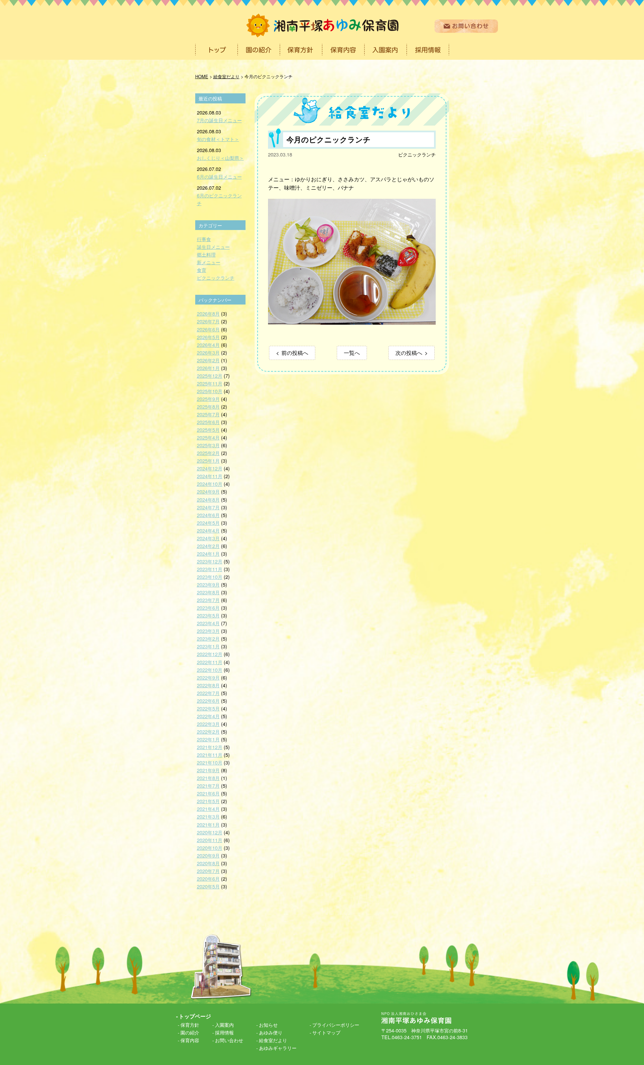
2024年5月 (208, 522)
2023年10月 (209, 576)
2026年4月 (208, 344)
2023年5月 (208, 615)
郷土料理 (206, 254)
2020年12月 (209, 832)
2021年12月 (209, 746)
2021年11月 (209, 754)
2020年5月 (208, 886)
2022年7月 (208, 692)
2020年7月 (208, 870)
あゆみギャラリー (278, 1047)
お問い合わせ (229, 1040)
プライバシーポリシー (335, 1024)
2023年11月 (209, 568)
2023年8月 (208, 592)
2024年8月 (208, 499)
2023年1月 (208, 646)
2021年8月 (208, 777)
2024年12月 (209, 468)
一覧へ (352, 353)
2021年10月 (209, 762)
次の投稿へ (408, 353)
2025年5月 (208, 429)
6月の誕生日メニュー (219, 176)
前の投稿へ (294, 353)
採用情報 (224, 1032)
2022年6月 (208, 700)
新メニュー (208, 262)
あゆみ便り (270, 1032)
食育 (201, 269)
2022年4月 (208, 716)
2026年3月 (208, 352)
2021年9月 (208, 770)
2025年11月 (209, 383)
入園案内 (224, 1024)
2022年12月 (209, 653)
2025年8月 (208, 406)
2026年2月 (208, 360)
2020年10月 (209, 847)
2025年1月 (208, 460)
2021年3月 (208, 816)
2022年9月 (208, 677)
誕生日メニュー (213, 246)
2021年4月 (208, 808)
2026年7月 (208, 321)
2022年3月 (208, 723)
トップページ (195, 1016)
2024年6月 (208, 514)
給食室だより (273, 1040)
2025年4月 (208, 437)
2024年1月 (208, 553)
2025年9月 (208, 398)
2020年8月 (208, 863)
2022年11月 (209, 661)
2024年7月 (208, 507)
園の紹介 (189, 1032)
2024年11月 (209, 475)
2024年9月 (208, 491)
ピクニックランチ (417, 154)
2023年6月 (208, 607)
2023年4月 (208, 623)
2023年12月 (209, 561)
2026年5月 (208, 336)
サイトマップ (326, 1032)
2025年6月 (208, 421)
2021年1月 (208, 824)
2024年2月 (208, 545)
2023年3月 (208, 630)
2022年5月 (208, 708)
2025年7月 (208, 414)
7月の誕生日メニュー (219, 120)
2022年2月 (208, 731)
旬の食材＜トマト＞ (218, 138)
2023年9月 (208, 584)
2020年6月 (208, 878)
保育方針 (189, 1024)
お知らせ (268, 1024)
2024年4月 (208, 530)
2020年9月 (208, 855)
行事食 (204, 238)
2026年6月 (208, 329)
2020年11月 (209, 839)
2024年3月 (208, 538)
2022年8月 (208, 685)
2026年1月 (208, 367)
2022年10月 (209, 669)
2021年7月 (208, 785)
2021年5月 (208, 800)
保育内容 (189, 1040)
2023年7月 (208, 599)
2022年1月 (208, 739)
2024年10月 (209, 483)
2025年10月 (209, 391)
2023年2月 (208, 638)
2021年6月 (208, 793)
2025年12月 (209, 375)
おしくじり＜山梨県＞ (220, 157)
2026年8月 (208, 313)
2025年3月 (208, 445)
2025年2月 (208, 452)
